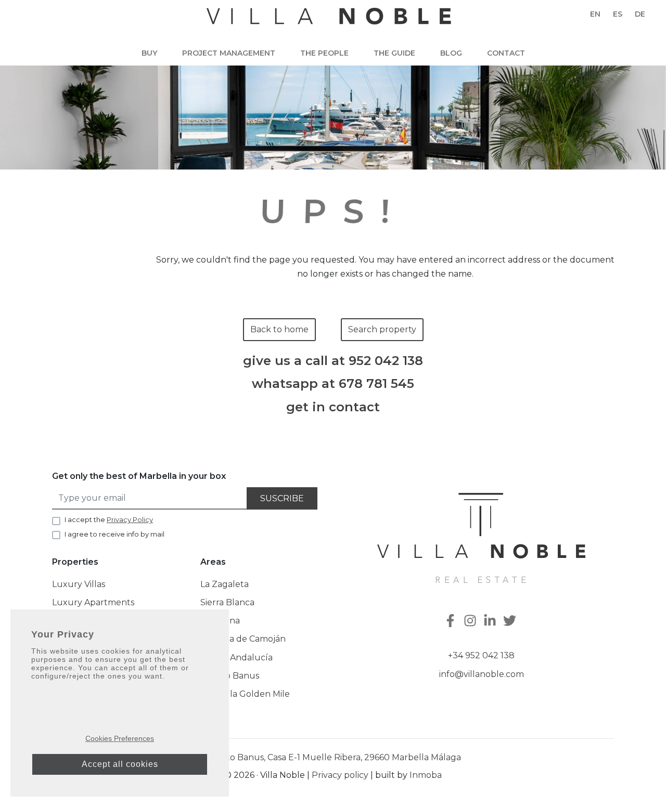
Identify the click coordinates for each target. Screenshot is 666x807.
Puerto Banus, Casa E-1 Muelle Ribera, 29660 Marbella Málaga (333, 757)
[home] (329, 21)
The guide (394, 53)
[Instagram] (471, 621)
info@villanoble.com (481, 674)
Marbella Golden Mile (245, 694)
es (617, 14)
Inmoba (425, 775)
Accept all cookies (120, 764)
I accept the (109, 519)
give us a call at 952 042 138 (333, 361)
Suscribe (282, 498)
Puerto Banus (229, 676)
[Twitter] (511, 621)
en (595, 14)
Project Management (228, 53)
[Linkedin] (491, 621)
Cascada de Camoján (243, 639)
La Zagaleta (224, 584)
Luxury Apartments (93, 602)
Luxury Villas (78, 584)
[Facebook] (451, 621)
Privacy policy (340, 775)
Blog (451, 53)
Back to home (279, 329)
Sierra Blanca (227, 602)
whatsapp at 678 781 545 (333, 383)
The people (324, 53)
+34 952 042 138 (481, 655)
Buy (149, 53)
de (640, 14)
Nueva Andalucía (236, 657)
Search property (382, 329)
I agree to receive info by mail (114, 534)
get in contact (333, 407)
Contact (506, 53)
